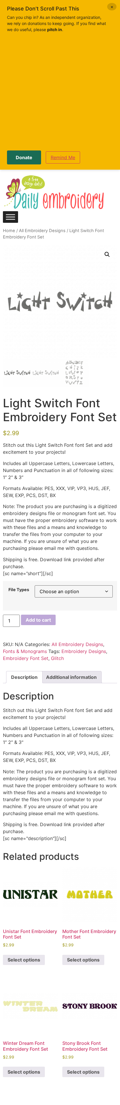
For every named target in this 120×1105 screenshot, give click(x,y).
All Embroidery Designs (42, 230)
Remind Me (63, 157)
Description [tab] (24, 677)
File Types (18, 590)
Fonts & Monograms (25, 651)
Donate (24, 157)
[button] (107, 254)
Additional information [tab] (71, 677)
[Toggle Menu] (10, 217)
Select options (24, 960)
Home (9, 230)
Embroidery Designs (83, 651)
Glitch (57, 658)
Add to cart (38, 620)
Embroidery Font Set (25, 658)
